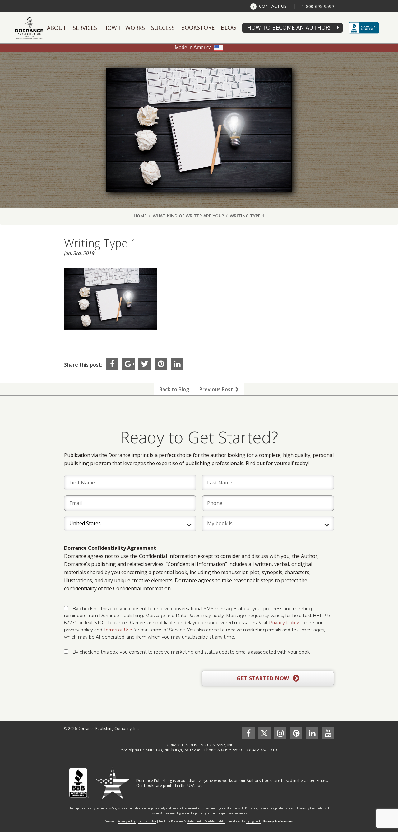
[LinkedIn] (177, 364)
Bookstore (198, 27)
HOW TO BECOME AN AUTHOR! (288, 27)
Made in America (193, 47)
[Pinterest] (161, 364)
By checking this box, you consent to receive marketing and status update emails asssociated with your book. (191, 652)
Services (85, 27)
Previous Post (217, 389)
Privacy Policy (284, 622)
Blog (228, 27)
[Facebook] (112, 364)
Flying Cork (253, 821)
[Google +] (128, 364)
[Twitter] (144, 364)
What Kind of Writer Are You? (188, 216)
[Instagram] (280, 733)
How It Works (124, 27)
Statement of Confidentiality (206, 821)
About (57, 27)
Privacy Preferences (278, 821)
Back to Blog (174, 389)
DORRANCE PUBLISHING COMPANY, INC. (199, 745)
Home (140, 216)
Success (163, 27)
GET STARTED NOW (263, 678)
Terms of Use (118, 630)
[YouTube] (328, 733)
